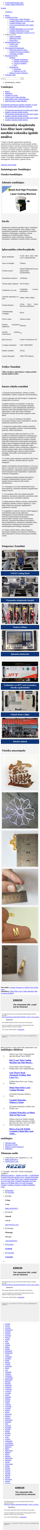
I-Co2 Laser (13, 46)
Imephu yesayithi (22, 1175)
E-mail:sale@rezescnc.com (14, 3)
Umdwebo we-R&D (16, 54)
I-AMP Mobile (34, 1175)
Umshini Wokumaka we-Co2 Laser (21, 29)
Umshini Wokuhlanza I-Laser (19, 31)
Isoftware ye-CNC (20, 71)
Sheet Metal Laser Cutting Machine (17, 99)
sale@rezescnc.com (11, 1161)
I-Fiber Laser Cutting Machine (19, 19)
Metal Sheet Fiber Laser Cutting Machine (19, 1088)
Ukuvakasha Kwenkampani (14, 48)
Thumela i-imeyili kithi (8, 165)
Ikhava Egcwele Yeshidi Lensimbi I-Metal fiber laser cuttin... (21, 1131)
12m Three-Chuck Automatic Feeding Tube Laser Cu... (20, 1075)
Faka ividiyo (13, 40)
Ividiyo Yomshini (15, 36)
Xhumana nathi (10, 75)
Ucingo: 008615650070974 (14, 4)
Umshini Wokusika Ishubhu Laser (12, 1177)
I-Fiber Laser (13, 44)
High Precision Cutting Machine (16, 101)
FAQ (15, 65)
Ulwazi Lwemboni (20, 63)
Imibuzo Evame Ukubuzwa (18, 73)
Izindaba (12, 57)
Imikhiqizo (8, 93)
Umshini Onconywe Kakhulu (19, 52)
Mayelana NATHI (11, 56)
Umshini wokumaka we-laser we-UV (22, 33)
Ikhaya (7, 15)
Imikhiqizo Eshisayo (8, 1175)
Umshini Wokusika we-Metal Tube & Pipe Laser (22, 1113)
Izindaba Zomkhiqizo (21, 59)
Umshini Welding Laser (17, 23)
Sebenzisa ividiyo (15, 38)
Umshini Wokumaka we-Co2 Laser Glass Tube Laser (19, 1178)
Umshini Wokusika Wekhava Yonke (17, 1101)
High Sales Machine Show (18, 50)
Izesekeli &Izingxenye (12, 42)
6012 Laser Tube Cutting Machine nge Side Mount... (21, 1061)
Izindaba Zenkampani (21, 61)
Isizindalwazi (13, 67)
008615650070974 (11, 1159)
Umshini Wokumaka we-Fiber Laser (21, 21)
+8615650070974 (11, 1241)
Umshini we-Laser (11, 17)
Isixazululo (17, 69)
